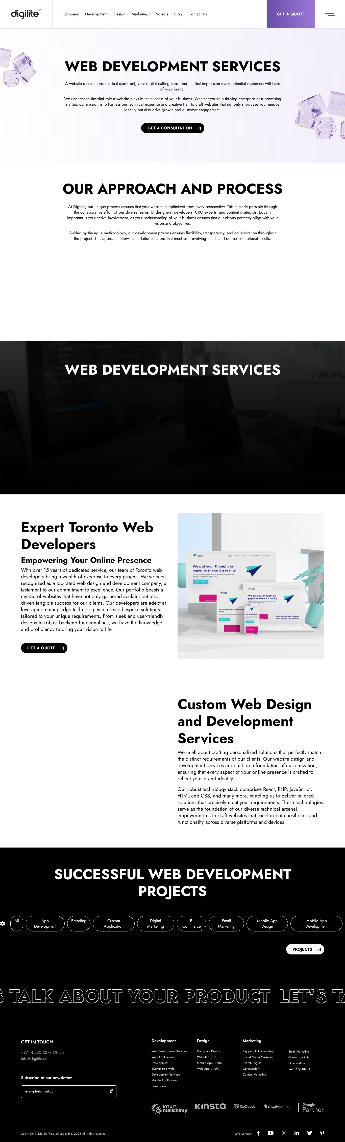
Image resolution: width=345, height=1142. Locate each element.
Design (119, 14)
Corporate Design (208, 1051)
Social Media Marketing (258, 1057)
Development (96, 14)
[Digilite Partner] (169, 1108)
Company (71, 14)
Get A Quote (41, 648)
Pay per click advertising (258, 1051)
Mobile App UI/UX (209, 1063)
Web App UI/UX (208, 1068)
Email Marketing (226, 923)
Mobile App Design (267, 923)
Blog (178, 14)
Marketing (140, 14)
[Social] (262, 1133)
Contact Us (197, 14)
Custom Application (114, 923)
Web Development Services (169, 1051)
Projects (161, 14)
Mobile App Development (316, 923)
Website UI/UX (206, 1057)
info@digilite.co (34, 1058)
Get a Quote (291, 14)
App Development (45, 923)
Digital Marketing (155, 923)
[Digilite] (26, 14)
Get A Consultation (169, 128)
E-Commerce (191, 923)
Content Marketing (254, 1074)
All (16, 921)
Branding (78, 921)
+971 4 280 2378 (36, 1052)
